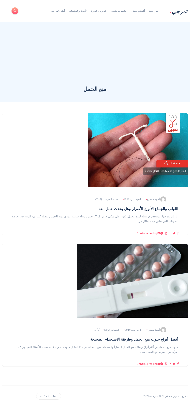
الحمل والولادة (111, 329)
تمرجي (179, 11)
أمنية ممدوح (153, 199)
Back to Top (50, 396)
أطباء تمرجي (58, 10)
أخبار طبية (153, 10)
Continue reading (147, 233)
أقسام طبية (138, 10)
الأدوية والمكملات (78, 10)
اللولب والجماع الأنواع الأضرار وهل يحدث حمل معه (138, 209)
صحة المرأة (111, 199)
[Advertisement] (95, 57)
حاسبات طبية (119, 10)
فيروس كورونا (98, 10)
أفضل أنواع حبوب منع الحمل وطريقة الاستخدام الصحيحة (134, 339)
